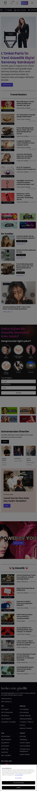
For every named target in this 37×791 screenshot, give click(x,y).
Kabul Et (18, 787)
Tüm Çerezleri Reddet (18, 782)
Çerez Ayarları (18, 777)
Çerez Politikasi (19, 775)
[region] (18, 777)
